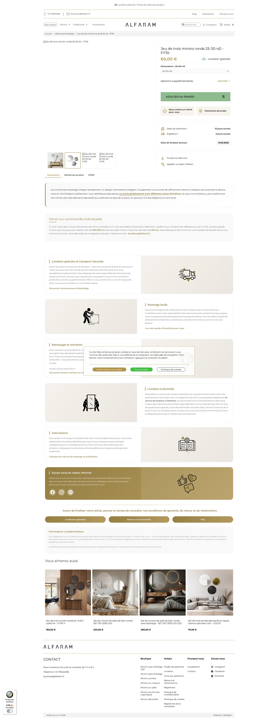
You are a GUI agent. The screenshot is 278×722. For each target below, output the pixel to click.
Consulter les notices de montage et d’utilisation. (73, 457)
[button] (209, 25)
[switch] (10, 711)
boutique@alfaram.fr (139, 233)
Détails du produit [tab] (74, 175)
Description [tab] (53, 175)
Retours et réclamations (139, 519)
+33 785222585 (61, 672)
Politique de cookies (171, 369)
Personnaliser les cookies (109, 369)
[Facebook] (52, 492)
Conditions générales (75, 519)
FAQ (203, 519)
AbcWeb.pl (227, 715)
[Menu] (14, 691)
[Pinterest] (70, 492)
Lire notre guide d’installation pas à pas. (164, 328)
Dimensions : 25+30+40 (173, 66)
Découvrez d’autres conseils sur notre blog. (70, 373)
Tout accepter (141, 369)
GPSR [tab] (91, 175)
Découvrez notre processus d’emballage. (69, 288)
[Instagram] (61, 492)
